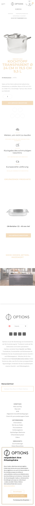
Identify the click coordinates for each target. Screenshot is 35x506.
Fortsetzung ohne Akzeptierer (22, 500)
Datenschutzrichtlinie (9, 485)
